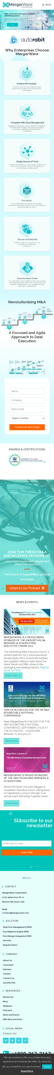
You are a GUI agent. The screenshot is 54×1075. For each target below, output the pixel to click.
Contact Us (8, 978)
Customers (8, 965)
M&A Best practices (12, 1019)
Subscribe (27, 852)
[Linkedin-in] (6, 1040)
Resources (8, 997)
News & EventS (27, 602)
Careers (7, 974)
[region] (27, 20)
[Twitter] (12, 1040)
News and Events (11, 1015)
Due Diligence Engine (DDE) (16, 931)
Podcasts (7, 1010)
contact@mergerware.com (15, 913)
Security (7, 940)
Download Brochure (27, 427)
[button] (25, 27)
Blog (5, 1001)
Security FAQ (9, 983)
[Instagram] (25, 1040)
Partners (7, 969)
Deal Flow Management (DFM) (17, 927)
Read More (27, 1071)
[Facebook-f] (19, 1040)
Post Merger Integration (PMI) (17, 936)
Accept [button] (47, 1067)
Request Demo (10, 945)
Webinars (7, 1006)
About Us (7, 960)
